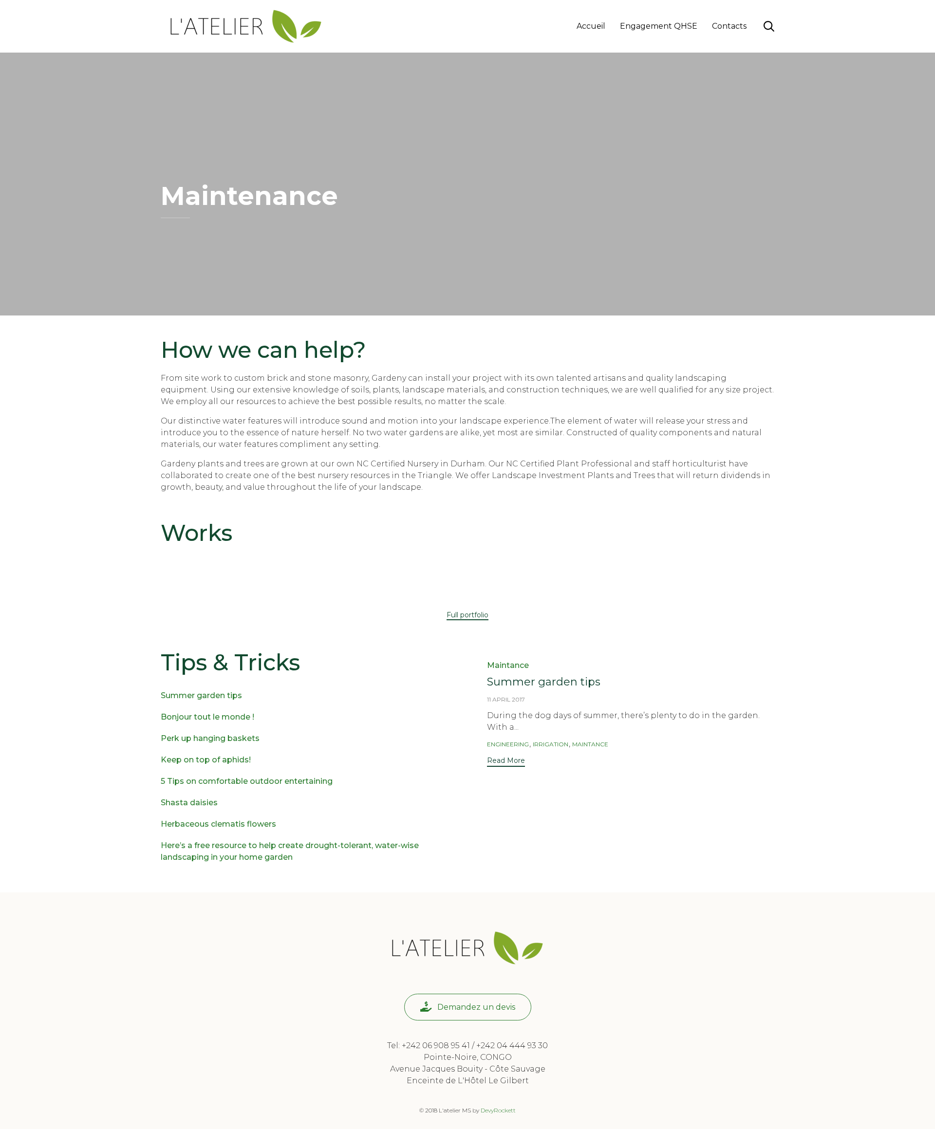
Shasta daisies (189, 802)
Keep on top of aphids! (206, 759)
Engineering (508, 744)
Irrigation (550, 744)
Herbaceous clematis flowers (218, 824)
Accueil (591, 26)
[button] (467, 615)
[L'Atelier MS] (246, 26)
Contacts (729, 26)
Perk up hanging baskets (210, 738)
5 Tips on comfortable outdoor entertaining (247, 781)
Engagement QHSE (658, 26)
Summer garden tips (201, 695)
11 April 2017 (506, 699)
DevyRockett (498, 1110)
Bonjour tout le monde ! (207, 717)
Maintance (508, 665)
